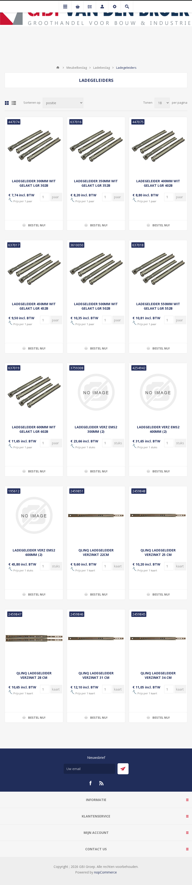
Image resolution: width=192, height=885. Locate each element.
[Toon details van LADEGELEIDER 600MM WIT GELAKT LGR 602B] (34, 392)
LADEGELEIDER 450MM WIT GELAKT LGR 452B (34, 306)
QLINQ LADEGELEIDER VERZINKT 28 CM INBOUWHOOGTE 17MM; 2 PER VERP (34, 680)
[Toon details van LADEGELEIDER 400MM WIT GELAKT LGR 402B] (158, 146)
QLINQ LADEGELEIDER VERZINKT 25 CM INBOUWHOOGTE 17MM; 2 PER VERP (158, 557)
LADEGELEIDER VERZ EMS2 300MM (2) (96, 429)
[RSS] (101, 783)
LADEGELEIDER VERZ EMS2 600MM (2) (34, 552)
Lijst (14, 103)
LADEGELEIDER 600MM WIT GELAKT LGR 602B (34, 429)
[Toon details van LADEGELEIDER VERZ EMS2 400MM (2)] (158, 392)
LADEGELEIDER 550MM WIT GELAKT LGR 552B (158, 306)
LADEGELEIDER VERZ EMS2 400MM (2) (158, 429)
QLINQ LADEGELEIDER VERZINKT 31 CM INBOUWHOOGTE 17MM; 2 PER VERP (96, 680)
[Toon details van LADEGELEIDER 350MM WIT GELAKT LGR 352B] (96, 146)
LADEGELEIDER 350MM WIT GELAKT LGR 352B (96, 183)
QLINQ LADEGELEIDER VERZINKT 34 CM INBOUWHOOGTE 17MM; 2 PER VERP (158, 680)
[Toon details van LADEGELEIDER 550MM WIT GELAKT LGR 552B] (158, 269)
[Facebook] (90, 783)
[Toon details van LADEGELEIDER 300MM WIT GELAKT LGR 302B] (34, 146)
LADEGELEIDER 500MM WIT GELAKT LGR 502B (96, 306)
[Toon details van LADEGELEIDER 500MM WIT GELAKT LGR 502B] (96, 269)
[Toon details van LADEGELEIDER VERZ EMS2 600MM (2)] (34, 515)
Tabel (7, 103)
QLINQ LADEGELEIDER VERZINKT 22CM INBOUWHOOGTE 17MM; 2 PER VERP (96, 557)
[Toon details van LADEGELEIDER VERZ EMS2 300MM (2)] (96, 392)
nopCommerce (105, 872)
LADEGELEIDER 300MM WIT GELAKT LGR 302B (34, 183)
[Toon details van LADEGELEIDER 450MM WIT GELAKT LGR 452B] (34, 269)
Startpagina (57, 67)
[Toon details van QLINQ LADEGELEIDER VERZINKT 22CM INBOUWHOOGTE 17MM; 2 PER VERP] (96, 515)
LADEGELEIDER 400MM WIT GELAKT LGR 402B (158, 183)
